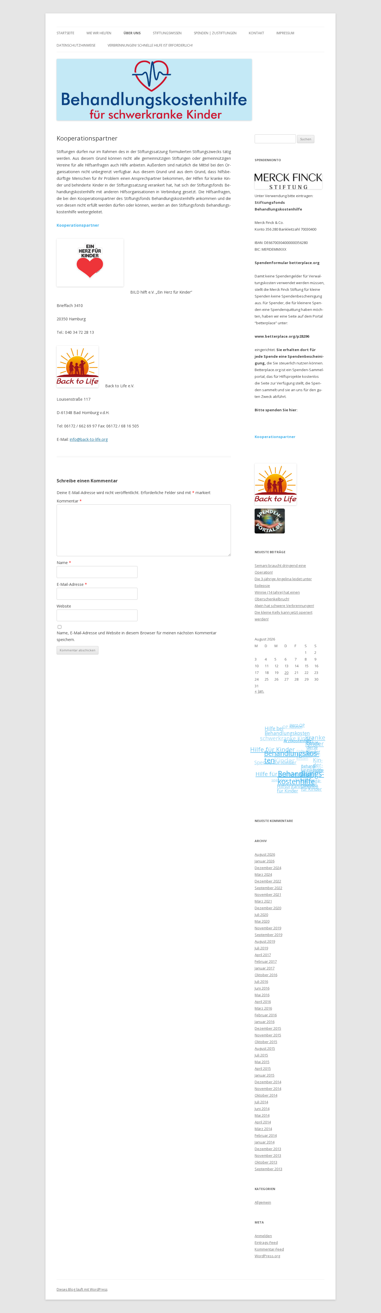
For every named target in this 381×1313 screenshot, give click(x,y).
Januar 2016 (264, 1021)
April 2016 (263, 1001)
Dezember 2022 (268, 881)
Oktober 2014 (266, 1095)
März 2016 (263, 1008)
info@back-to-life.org (89, 439)
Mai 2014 (262, 1115)
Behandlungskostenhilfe (297, 781)
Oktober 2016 (266, 974)
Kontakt (256, 33)
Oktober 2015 (266, 1041)
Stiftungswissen (167, 33)
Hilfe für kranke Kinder (282, 770)
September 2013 (268, 1168)
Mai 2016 (262, 994)
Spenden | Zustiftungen (215, 33)
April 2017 (263, 954)
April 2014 (263, 1122)
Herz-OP (302, 730)
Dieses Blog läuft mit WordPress (82, 1289)
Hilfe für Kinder (274, 745)
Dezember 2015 (268, 1028)
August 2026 (265, 854)
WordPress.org (267, 1255)
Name (64, 562)
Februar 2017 (266, 961)
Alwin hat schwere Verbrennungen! (284, 605)
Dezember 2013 (268, 1148)
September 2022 (268, 887)
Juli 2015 (261, 1055)
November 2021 (268, 894)
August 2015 (265, 1048)
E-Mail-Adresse (72, 584)
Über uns (132, 33)
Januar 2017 (264, 968)
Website (64, 606)
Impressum (285, 33)
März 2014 (263, 1128)
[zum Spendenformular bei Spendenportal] (270, 532)
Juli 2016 (261, 981)
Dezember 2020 (268, 907)
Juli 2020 (261, 914)
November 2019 (268, 927)
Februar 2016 (266, 1014)
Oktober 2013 (266, 1162)
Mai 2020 (262, 921)
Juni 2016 (262, 988)
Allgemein (263, 1202)
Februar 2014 (266, 1135)
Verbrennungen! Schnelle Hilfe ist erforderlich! (150, 45)
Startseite (65, 33)
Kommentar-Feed (269, 1249)
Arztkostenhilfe (299, 747)
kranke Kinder (318, 743)
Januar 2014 (264, 1142)
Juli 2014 (261, 1101)
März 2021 (263, 901)
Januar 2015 (264, 1075)
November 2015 (268, 1035)
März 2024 (263, 874)
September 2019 (268, 934)
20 (286, 672)
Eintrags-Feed (266, 1242)
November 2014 (268, 1088)
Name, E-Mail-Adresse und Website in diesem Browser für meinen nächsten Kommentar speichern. (136, 636)
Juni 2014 (262, 1108)
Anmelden (263, 1235)
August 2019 (265, 941)
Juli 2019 (261, 948)
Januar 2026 (264, 861)
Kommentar (69, 501)
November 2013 (268, 1155)
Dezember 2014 (268, 1081)
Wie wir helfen (98, 33)
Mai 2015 (262, 1061)
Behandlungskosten (291, 759)
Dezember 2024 (268, 867)
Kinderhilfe (317, 770)
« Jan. (259, 691)
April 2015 (263, 1068)
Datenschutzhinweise (76, 45)
